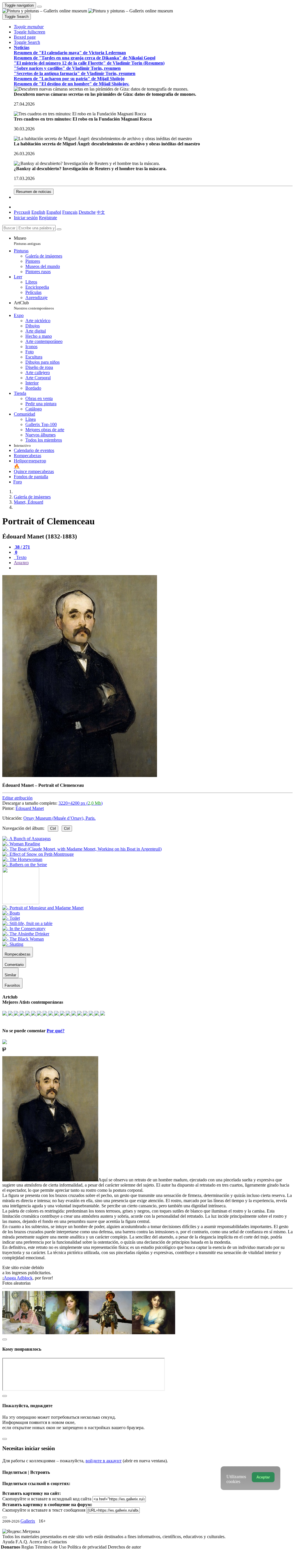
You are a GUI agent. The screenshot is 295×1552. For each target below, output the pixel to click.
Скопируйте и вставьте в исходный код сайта (46, 1498)
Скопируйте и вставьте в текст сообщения (43, 1510)
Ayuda (9, 1541)
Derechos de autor (124, 1547)
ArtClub (34, 305)
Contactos (58, 1541)
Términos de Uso (51, 1547)
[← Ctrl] (24, 864)
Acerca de (39, 1541)
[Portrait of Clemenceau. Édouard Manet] (79, 775)
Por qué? (56, 1030)
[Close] (59, 229)
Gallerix (27, 1521)
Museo (27, 241)
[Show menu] (39, 6)
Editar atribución (17, 797)
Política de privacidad (87, 1547)
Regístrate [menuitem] (48, 217)
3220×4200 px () (80, 803)
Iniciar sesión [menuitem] (26, 217)
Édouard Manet (30, 808)
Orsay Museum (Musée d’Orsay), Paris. (59, 818)
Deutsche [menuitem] (87, 212)
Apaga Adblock (18, 1277)
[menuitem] (101, 212)
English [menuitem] (38, 212)
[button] (29, 26)
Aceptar (263, 1477)
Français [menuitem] (69, 212)
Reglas (28, 1547)
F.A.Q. (22, 1541)
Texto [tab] (21, 557)
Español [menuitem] (53, 212)
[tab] (22, 547)
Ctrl (53, 828)
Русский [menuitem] (22, 212)
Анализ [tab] (21, 562)
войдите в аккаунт (104, 1460)
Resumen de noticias (33, 191)
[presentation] (153, 567)
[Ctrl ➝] (43, 907)
